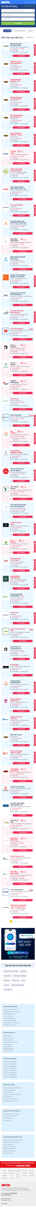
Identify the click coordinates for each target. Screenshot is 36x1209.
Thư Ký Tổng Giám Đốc (16, 889)
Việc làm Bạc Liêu (8, 1044)
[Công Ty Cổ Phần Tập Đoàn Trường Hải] (6, 631)
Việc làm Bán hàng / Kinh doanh (11, 1011)
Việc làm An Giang (8, 1040)
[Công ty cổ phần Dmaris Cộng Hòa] (6, 313)
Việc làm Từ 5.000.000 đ (9, 1064)
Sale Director (14, 612)
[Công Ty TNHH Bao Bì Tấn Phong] (6, 223)
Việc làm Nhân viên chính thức (11, 1114)
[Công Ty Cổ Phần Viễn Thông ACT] (6, 383)
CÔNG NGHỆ (11, 1173)
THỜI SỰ (5, 1173)
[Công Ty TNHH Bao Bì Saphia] (6, 507)
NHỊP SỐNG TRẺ (18, 1171)
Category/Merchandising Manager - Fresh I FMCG (17, 275)
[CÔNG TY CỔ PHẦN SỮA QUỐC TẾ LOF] (6, 331)
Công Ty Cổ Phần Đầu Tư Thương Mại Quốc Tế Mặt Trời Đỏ (21, 824)
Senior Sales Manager (16, 205)
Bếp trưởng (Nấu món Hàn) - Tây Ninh (14, 872)
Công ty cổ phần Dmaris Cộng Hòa (19, 314)
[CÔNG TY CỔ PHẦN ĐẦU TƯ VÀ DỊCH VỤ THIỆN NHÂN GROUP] (6, 525)
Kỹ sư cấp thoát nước (20, 976)
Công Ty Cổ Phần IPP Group (17, 598)
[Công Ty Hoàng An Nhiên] (6, 649)
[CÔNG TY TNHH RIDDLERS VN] (6, 347)
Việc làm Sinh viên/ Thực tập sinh (12, 1088)
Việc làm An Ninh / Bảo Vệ (10, 1009)
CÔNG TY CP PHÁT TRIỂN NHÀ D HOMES (20, 788)
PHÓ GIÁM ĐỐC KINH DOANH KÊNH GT (16, 595)
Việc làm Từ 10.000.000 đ (9, 1068)
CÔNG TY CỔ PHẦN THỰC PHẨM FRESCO (18, 580)
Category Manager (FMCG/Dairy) (15, 699)
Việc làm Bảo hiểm (8, 1016)
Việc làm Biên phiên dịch (9, 1020)
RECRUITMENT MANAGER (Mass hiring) (17, 257)
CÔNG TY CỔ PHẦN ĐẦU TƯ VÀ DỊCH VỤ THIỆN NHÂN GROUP (19, 526)
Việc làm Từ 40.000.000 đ (10, 1077)
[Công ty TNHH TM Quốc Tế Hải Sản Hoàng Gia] (6, 295)
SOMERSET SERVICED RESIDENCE (19, 454)
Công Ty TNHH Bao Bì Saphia (17, 508)
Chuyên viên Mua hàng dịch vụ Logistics (16, 469)
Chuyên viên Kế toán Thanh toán (16, 717)
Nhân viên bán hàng (18, 985)
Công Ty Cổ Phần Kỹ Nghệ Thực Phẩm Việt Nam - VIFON (18, 472)
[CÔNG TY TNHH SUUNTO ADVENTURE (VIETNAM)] (6, 667)
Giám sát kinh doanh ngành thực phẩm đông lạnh (16, 751)
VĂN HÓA (18, 1174)
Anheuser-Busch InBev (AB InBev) (19, 47)
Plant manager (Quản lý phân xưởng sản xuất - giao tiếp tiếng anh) (18, 187)
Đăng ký (26, 6)
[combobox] (18, 11)
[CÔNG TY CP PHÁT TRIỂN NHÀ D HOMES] (6, 789)
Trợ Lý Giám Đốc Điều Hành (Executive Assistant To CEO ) (18, 505)
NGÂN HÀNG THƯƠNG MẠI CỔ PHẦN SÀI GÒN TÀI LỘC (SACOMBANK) (20, 807)
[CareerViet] (6, 207)
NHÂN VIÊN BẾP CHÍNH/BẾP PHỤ (15, 577)
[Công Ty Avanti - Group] (6, 840)
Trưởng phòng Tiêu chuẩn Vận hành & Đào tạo (17, 293)
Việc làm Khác (7, 1120)
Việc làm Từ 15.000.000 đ (9, 1070)
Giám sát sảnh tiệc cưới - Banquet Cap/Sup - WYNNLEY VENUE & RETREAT (16, 559)
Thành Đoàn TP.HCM (6, 1200)
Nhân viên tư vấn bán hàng (14, 839)
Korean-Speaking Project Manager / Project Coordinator (13, 345)
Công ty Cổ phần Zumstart (17, 562)
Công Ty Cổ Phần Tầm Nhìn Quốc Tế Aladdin (19, 435)
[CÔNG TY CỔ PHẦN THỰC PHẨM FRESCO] (6, 578)
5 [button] (24, 921)
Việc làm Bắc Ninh (8, 1051)
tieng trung (15, 980)
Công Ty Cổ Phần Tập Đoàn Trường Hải (20, 632)
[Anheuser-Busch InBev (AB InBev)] (6, 46)
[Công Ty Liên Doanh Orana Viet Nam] (6, 189)
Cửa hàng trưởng (13, 152)
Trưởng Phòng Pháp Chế (17, 787)
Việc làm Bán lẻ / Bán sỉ (9, 1014)
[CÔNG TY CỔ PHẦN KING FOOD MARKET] (6, 277)
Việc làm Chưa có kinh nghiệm (11, 1142)
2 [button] (14, 921)
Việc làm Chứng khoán (9, 1025)
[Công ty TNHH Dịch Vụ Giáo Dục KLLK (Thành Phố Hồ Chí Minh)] (6, 365)
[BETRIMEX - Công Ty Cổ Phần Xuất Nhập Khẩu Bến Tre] (6, 543)
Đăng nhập (32, 6)
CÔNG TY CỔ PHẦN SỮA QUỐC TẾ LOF (19, 330)
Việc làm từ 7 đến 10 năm (9, 1151)
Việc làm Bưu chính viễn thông (11, 1022)
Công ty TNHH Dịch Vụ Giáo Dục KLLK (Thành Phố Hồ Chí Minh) (20, 366)
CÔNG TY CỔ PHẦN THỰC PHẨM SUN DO (19, 154)
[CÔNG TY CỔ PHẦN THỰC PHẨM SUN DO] (6, 153)
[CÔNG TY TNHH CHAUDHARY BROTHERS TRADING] (6, 241)
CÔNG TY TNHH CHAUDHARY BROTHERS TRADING (20, 242)
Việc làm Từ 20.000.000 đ (10, 1072)
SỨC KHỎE (24, 1175)
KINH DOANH (11, 1170)
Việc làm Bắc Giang (8, 1049)
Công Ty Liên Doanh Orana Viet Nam (19, 190)
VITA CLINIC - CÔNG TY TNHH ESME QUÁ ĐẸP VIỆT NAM (20, 490)
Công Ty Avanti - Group (16, 841)
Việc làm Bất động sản (9, 1018)
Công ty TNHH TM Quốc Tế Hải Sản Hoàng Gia (20, 296)
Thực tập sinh (8, 989)
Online (23, 980)
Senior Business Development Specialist (14, 541)
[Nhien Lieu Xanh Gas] (6, 401)
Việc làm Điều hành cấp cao (10, 1101)
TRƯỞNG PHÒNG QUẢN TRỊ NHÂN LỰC (14, 381)
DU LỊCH (11, 1178)
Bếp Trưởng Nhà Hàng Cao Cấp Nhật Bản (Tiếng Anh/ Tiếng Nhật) (16, 116)
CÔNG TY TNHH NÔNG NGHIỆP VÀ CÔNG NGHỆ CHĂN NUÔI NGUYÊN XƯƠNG (20, 858)
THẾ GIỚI (5, 1175)
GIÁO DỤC (31, 1170)
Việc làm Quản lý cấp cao (10, 1099)
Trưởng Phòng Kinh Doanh (16, 523)
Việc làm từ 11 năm (8, 1153)
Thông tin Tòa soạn (5, 1198)
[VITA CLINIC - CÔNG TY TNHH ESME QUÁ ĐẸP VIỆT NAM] (6, 489)
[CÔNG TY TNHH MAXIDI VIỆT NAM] (6, 701)
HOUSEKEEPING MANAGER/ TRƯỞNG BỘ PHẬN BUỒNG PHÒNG (16, 451)
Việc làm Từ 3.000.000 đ (9, 1061)
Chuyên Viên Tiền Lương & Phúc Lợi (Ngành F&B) (15, 647)
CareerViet (13, 206)
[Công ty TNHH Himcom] (6, 259)
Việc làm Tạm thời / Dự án (10, 1116)
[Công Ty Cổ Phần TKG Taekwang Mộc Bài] (6, 874)
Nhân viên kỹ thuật (14, 821)
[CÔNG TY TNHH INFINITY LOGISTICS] (6, 417)
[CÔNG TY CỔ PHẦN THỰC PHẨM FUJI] (6, 753)
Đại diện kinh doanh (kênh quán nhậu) (16, 44)
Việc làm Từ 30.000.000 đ (10, 1075)
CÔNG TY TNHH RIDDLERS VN (17, 348)
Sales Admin (7, 976)
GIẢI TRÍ (18, 1177)
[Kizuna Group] (6, 64)
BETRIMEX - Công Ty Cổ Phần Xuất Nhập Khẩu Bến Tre (19, 544)
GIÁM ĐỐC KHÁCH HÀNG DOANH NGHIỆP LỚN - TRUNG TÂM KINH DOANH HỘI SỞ (17, 804)
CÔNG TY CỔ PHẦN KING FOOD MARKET (18, 278)
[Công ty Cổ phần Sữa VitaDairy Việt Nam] (6, 719)
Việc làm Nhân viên (8, 1092)
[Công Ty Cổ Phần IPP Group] (6, 596)
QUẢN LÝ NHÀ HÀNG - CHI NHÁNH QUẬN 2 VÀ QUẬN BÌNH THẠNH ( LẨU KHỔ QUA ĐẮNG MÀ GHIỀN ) (17, 169)
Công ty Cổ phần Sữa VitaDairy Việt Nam (19, 720)
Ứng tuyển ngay (21, 55)
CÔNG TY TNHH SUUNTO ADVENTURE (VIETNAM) (19, 666)
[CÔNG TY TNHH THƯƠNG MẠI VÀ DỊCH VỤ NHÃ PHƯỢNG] (6, 771)
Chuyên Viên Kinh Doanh (11, 971)
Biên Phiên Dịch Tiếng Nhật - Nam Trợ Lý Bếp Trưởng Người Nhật (18, 905)
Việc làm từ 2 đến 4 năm (9, 1146)
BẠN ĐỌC (31, 1173)
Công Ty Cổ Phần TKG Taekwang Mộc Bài (20, 875)
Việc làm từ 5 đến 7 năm (9, 1148)
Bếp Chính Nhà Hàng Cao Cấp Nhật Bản (16, 98)
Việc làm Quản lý (7, 1096)
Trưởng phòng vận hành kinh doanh (14, 769)
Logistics (6, 985)
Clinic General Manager (14, 487)
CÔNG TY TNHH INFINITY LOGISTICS (19, 417)
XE (11, 1175)
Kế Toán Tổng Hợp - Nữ (17, 856)
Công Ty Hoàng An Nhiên (16, 650)
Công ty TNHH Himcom (16, 260)
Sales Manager (14, 664)
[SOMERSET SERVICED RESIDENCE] (6, 453)
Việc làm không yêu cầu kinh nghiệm (13, 1140)
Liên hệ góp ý (4, 1203)
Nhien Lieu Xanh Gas (15, 400)
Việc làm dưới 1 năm (8, 1144)
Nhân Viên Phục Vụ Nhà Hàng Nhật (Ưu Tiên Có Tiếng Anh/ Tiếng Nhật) (16, 62)
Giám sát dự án (14, 399)
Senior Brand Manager (16, 328)
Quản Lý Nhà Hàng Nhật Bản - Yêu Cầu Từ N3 (16, 134)
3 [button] (17, 921)
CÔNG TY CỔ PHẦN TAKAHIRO (18, 908)
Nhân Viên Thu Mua (16, 734)
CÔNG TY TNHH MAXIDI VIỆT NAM (18, 702)
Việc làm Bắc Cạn (8, 1046)
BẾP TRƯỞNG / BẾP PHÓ (13, 432)
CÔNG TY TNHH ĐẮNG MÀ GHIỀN (18, 172)
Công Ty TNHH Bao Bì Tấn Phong (18, 224)
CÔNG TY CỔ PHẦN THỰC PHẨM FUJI (19, 754)
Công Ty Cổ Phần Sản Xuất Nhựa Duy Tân (20, 891)
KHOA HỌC (24, 1173)
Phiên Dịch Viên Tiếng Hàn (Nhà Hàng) (16, 311)
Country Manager (12, 363)
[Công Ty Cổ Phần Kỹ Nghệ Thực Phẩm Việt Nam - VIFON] (6, 471)
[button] (30, 2)
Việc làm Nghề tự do (8, 1118)
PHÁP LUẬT (4, 1178)
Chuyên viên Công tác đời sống (17, 629)
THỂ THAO (24, 1170)
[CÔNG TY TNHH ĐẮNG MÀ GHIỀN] (6, 171)
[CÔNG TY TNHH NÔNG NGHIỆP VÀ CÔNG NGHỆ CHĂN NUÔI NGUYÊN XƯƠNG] (6, 858)
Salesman (7, 980)
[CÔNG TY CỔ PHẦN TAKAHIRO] (6, 907)
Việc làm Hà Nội (7, 1035)
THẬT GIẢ (31, 1175)
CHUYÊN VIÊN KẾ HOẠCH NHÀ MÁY (15, 681)
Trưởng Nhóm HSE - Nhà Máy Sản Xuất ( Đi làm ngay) (18, 222)
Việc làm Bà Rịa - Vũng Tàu (10, 1042)
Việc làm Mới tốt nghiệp (9, 1090)
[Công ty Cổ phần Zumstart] (6, 561)
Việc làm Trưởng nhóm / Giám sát (12, 1094)
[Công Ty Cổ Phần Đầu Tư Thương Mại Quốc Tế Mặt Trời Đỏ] (6, 823)
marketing (24, 971)
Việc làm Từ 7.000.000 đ (9, 1066)
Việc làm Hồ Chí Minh (8, 1038)
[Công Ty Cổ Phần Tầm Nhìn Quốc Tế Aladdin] (6, 433)
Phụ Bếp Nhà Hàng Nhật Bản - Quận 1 (15, 80)
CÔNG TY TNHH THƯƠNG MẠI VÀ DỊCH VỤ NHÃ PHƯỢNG (20, 772)
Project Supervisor (16, 415)
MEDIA (4, 1170)
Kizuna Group (13, 65)
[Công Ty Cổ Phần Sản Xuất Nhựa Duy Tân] (6, 892)
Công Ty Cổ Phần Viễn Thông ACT (19, 384)
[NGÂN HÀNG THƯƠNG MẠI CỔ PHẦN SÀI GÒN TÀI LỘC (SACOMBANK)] (6, 805)
